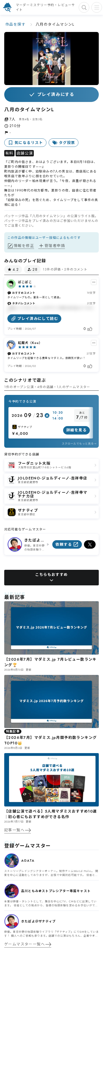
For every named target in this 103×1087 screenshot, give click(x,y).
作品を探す (15, 24)
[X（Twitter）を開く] (90, 544)
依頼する (63, 544)
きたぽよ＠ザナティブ (34, 540)
